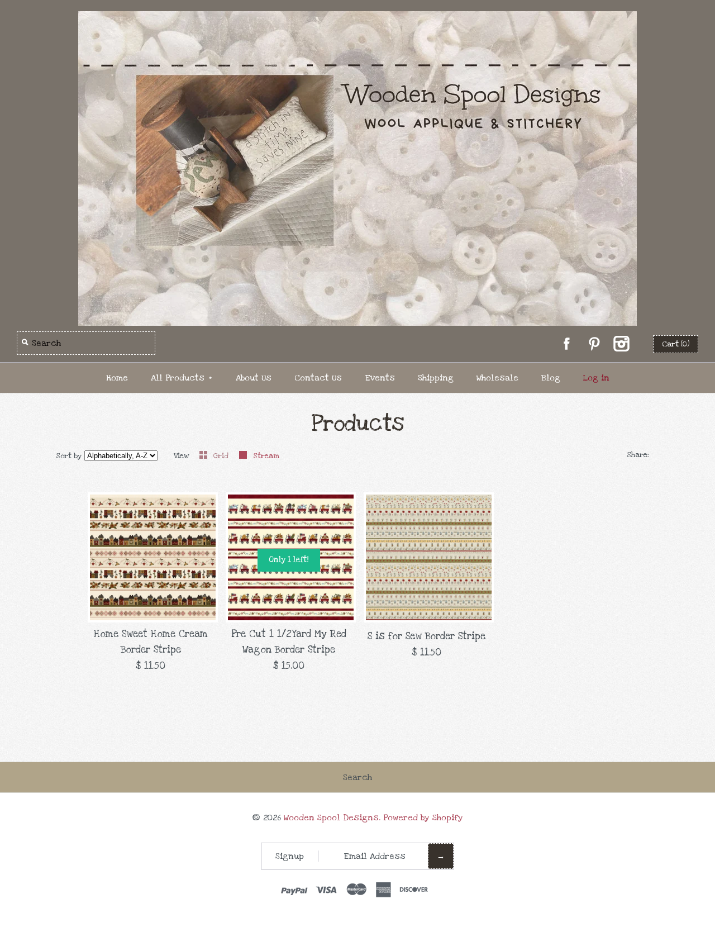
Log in (596, 377)
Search (357, 777)
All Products (181, 377)
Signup (289, 856)
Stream (266, 456)
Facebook (566, 343)
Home (117, 377)
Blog (550, 377)
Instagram (621, 343)
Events (380, 377)
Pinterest (593, 343)
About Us (253, 377)
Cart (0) (675, 344)
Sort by (69, 456)
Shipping (436, 377)
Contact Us (318, 377)
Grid (222, 456)
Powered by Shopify (423, 817)
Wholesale (497, 377)
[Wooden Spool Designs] (357, 18)
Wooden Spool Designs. (332, 817)
